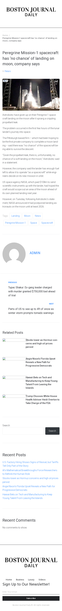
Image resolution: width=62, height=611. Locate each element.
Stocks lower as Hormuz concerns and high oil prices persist (42, 343)
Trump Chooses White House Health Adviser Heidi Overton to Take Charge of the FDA (43, 399)
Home (5, 35)
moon (27, 216)
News (8, 71)
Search (6, 425)
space (33, 222)
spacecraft (47, 222)
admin (35, 253)
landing (15, 216)
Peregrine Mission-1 (15, 222)
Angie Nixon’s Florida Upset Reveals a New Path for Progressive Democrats (40, 362)
